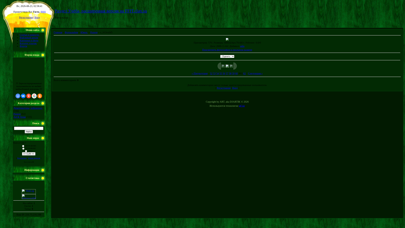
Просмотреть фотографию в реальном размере (227, 49)
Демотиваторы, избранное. (28, 108)
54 (217, 73)
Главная (58, 32)
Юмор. (84, 32)
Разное (17, 114)
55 (220, 73)
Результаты (22, 158)
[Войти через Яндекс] (28, 96)
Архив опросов (34, 158)
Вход (37, 17)
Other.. (30, 151)
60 (236, 73)
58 (230, 73)
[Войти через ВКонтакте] (23, 96)
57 (227, 73)
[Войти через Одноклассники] (39, 96)
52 (211, 73)
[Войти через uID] (18, 96)
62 (244, 73)
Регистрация (26, 17)
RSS (43, 11)
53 (214, 73)
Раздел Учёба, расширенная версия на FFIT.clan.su (101, 11)
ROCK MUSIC (30, 146)
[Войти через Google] (34, 95)
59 (233, 73)
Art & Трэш (19, 117)
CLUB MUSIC (30, 148)
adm (242, 46)
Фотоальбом (71, 32)
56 (224, 73)
